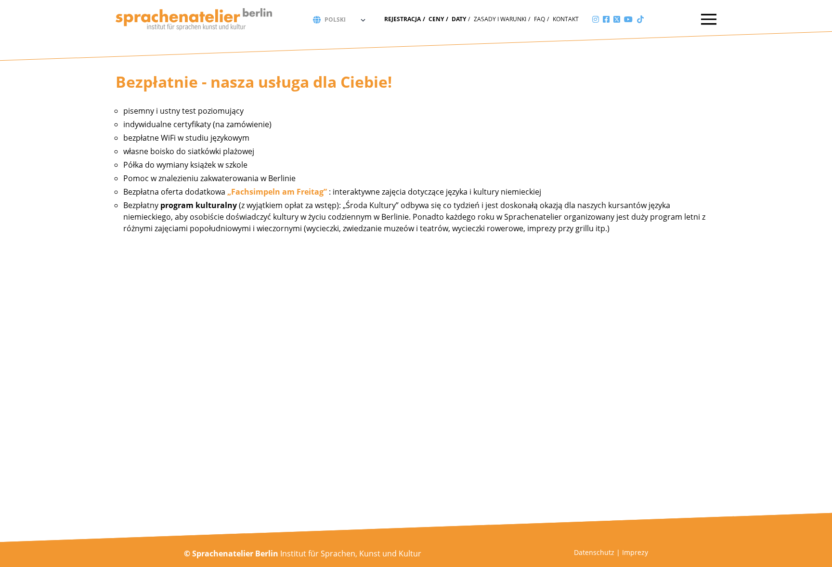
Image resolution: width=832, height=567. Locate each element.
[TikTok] (640, 19)
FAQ (539, 19)
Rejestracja (402, 19)
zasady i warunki (500, 19)
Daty (459, 19)
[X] (616, 19)
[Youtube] (628, 19)
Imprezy (635, 552)
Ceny (436, 19)
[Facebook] (606, 19)
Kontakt (566, 19)
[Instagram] (595, 19)
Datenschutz (594, 552)
